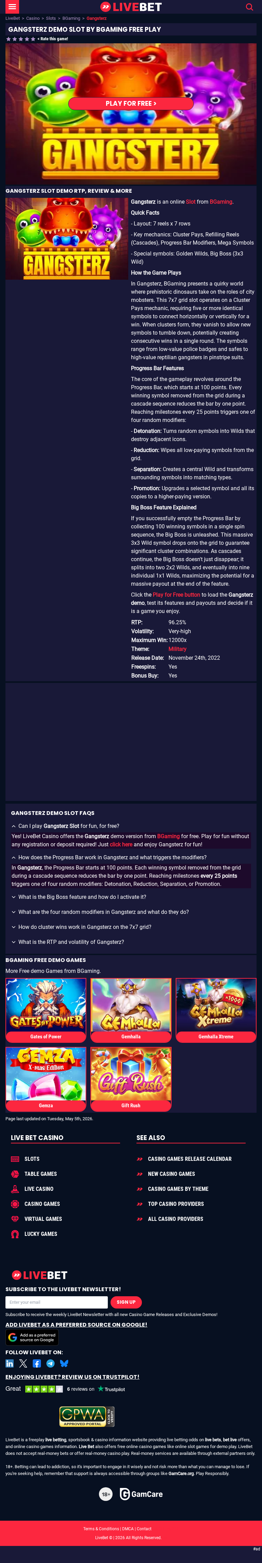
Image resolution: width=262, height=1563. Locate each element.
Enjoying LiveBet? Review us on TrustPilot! (72, 1377)
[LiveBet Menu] (12, 7)
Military (178, 649)
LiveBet (12, 18)
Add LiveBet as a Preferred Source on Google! (76, 1325)
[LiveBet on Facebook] (37, 1363)
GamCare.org (181, 1473)
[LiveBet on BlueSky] (64, 1363)
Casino (33, 18)
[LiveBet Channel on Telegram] (50, 1363)
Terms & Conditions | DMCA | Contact (131, 1529)
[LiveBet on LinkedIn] (9, 1363)
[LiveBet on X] (23, 1363)
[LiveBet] (131, 7)
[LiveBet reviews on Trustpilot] (70, 1389)
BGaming (71, 18)
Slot (190, 202)
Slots (51, 18)
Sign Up (126, 1302)
